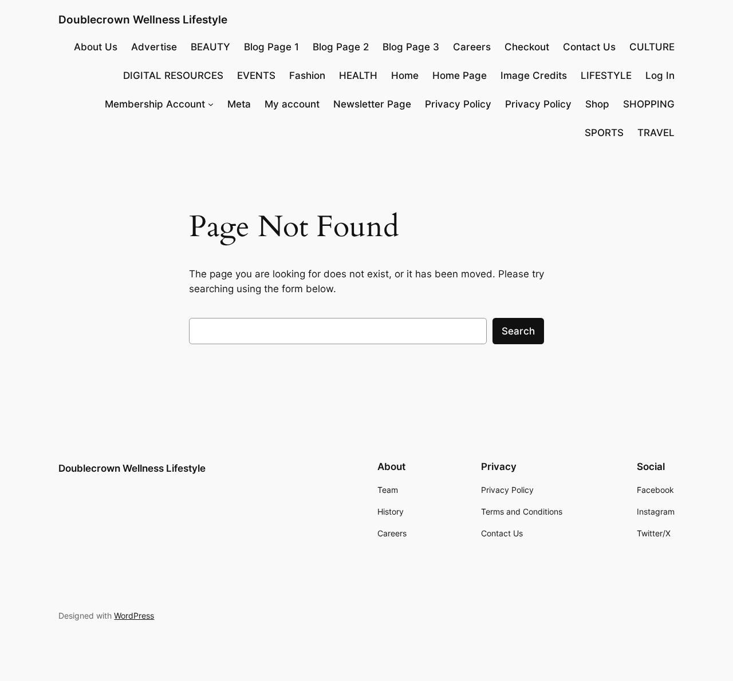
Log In (660, 75)
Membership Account (155, 104)
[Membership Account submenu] (211, 104)
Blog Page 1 (271, 47)
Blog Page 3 (411, 47)
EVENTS (256, 75)
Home (405, 75)
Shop (597, 104)
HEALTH (358, 75)
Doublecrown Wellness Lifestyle (142, 19)
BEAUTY (210, 47)
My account (292, 104)
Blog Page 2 (341, 47)
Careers (472, 47)
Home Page (459, 75)
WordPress (134, 615)
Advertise (154, 47)
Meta (239, 104)
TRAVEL (656, 132)
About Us (95, 47)
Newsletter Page (372, 104)
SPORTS (604, 132)
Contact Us (589, 47)
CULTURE (652, 47)
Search (518, 331)
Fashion (307, 75)
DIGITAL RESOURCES (173, 75)
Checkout (527, 47)
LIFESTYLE (606, 75)
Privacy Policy (458, 104)
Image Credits (534, 75)
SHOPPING (649, 104)
